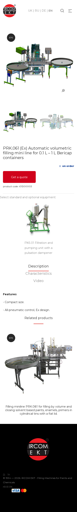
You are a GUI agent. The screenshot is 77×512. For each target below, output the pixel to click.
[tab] (38, 267)
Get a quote (19, 177)
